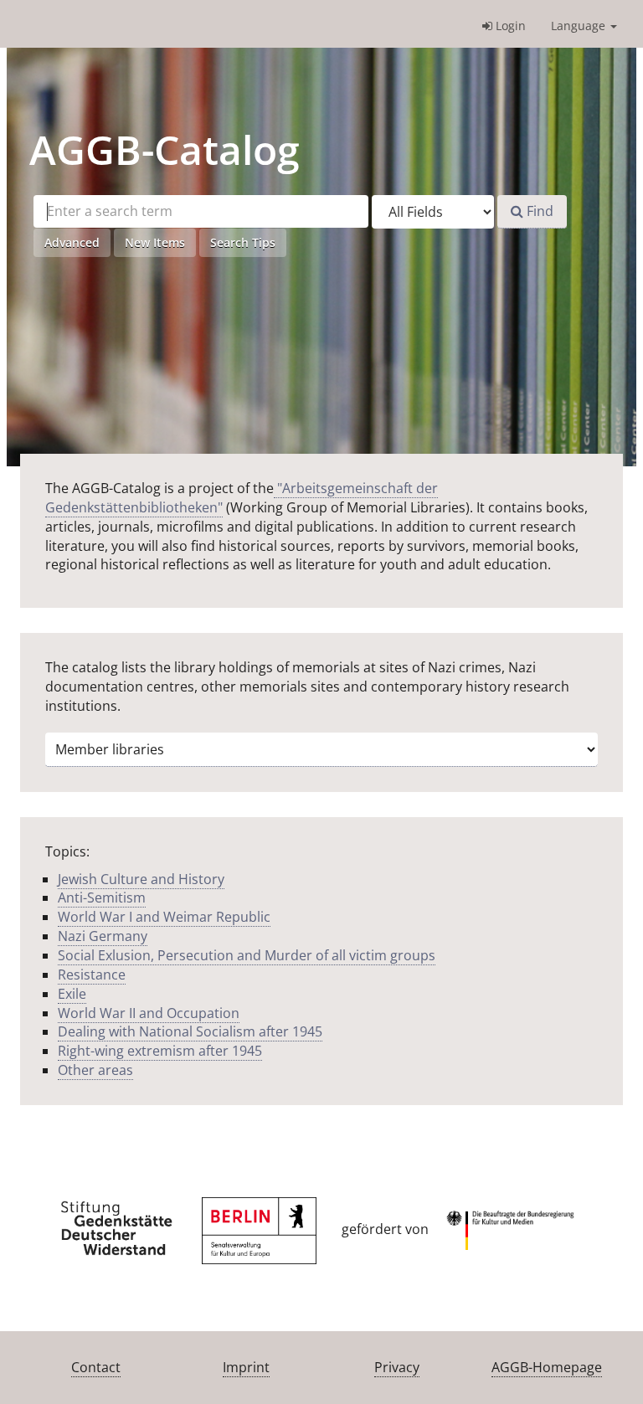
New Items (155, 242)
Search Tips (242, 242)
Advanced (72, 242)
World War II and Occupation (148, 1013)
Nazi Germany (102, 936)
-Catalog (164, 149)
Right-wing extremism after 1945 (160, 1050)
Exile (72, 994)
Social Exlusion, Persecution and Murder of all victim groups (246, 955)
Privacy (396, 1367)
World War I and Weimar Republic (164, 917)
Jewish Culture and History (141, 879)
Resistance (92, 974)
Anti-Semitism (102, 897)
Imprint (246, 1367)
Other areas (95, 1070)
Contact (96, 1367)
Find (538, 211)
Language (580, 25)
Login (509, 25)
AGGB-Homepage (546, 1367)
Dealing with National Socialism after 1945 (190, 1031)
